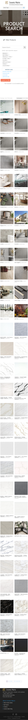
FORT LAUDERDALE (21, 692)
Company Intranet (16, 718)
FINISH (4, 64)
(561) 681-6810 (9, 696)
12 (16, 681)
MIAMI (8, 693)
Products (5, 706)
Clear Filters (5, 80)
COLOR (4, 60)
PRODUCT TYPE (7, 57)
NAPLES (11, 693)
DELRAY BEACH (10, 692)
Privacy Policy (17, 716)
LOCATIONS (6, 65)
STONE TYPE (6, 58)
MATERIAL (5, 55)
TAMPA (4, 693)
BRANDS (5, 53)
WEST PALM (5, 692)
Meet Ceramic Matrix (8, 702)
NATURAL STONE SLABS (7, 71)
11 (14, 681)
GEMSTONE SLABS (6, 76)
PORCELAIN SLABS (6, 73)
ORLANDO (15, 692)
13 (18, 681)
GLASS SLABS (5, 75)
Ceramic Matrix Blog (8, 708)
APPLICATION (6, 62)
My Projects (6, 704)
